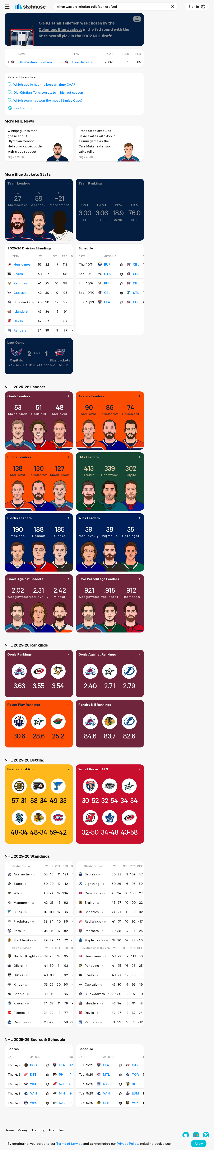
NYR (106, 1084)
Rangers (20, 330)
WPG (33, 1102)
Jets (17, 930)
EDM (135, 1093)
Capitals (20, 292)
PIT (106, 283)
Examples (56, 1130)
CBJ (136, 264)
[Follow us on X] (206, 1135)
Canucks (20, 1022)
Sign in (194, 6)
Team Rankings (90, 183)
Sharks (19, 993)
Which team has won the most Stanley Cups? (48, 100)
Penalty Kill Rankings (94, 704)
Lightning (92, 883)
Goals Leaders (18, 396)
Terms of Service (69, 1143)
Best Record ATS (20, 769)
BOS (33, 1065)
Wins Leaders (89, 518)
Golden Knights (25, 956)
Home (9, 1130)
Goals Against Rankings (97, 654)
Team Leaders (18, 183)
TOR (135, 1074)
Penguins (21, 283)
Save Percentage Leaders (98, 579)
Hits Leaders (88, 457)
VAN (33, 1093)
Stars (18, 883)
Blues (18, 912)
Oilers (18, 965)
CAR (135, 1065)
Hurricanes (22, 264)
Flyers (18, 273)
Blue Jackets (60, 360)
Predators (21, 921)
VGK (135, 1102)
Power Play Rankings (23, 704)
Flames (19, 1012)
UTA (107, 273)
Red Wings (93, 921)
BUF (107, 264)
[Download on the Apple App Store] (185, 1135)
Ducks (18, 975)
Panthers (92, 930)
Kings (18, 984)
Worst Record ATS (93, 769)
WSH (34, 1084)
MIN (62, 1093)
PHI (61, 1074)
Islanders (21, 311)
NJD (62, 1084)
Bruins (89, 902)
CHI (106, 1102)
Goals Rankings (19, 654)
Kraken (19, 1003)
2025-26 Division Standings (30, 248)
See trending (23, 108)
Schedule (86, 248)
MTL (106, 1074)
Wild (17, 893)
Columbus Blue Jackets (60, 29)
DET (33, 1074)
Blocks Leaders (19, 518)
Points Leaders (19, 457)
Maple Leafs (94, 940)
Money (23, 1130)
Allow (199, 1143)
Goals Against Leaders (25, 579)
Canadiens (93, 893)
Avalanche (22, 874)
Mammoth (21, 902)
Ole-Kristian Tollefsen (59, 23)
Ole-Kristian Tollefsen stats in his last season (48, 92)
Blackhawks (22, 940)
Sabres (90, 874)
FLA (107, 302)
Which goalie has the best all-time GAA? (44, 84)
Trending (38, 1130)
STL (136, 292)
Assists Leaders (91, 396)
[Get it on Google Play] (196, 1135)
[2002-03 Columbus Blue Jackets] (13, 62)
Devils (18, 321)
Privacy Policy (127, 1143)
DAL (62, 1102)
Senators (92, 912)
